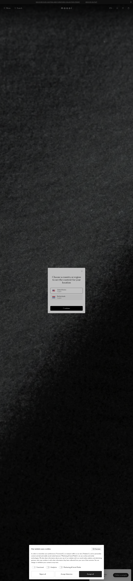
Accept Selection (66, 574)
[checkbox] (37, 567)
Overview (97, 549)
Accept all (90, 574)
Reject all (43, 574)
